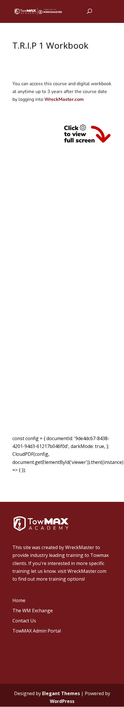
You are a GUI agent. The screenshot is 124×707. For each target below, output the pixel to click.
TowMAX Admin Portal (36, 631)
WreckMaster (79, 547)
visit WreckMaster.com (82, 571)
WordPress (62, 701)
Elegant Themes (61, 693)
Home (18, 600)
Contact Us (24, 620)
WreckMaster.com (64, 99)
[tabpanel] (62, 278)
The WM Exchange (32, 610)
